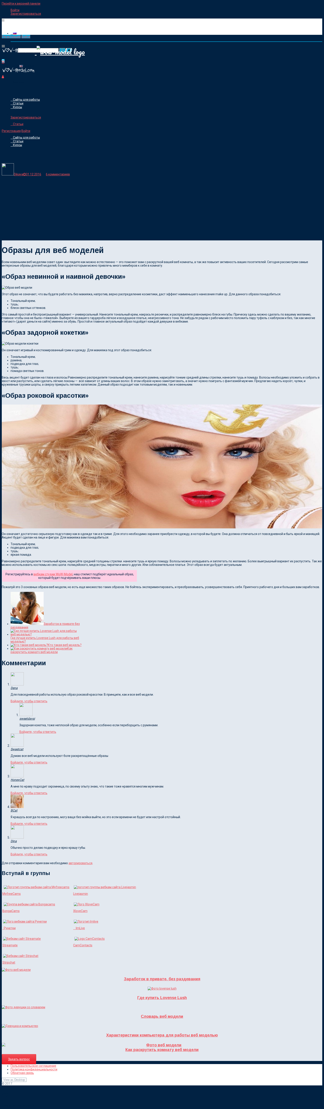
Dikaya (18, 174)
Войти (15, 10)
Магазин (19, 82)
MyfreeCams (11, 893)
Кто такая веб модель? (65, 645)
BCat (14, 810)
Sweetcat (17, 749)
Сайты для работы (26, 99)
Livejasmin (80, 893)
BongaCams (11, 911)
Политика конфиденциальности (34, 1069)
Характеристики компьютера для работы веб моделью (162, 1035)
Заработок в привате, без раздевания (162, 979)
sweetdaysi (27, 718)
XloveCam (80, 911)
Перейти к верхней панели (21, 3)
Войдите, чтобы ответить (29, 701)
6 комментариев (58, 174)
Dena (14, 688)
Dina (14, 841)
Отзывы (18, 115)
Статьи (18, 103)
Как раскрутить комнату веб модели (42, 650)
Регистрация (11, 36)
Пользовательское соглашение (33, 1066)
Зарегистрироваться (26, 13)
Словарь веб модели (162, 1016)
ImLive (79, 928)
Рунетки (9, 928)
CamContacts (82, 945)
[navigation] (162, 11)
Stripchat (8, 962)
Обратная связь (22, 1073)
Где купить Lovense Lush (162, 998)
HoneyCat (17, 780)
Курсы (17, 107)
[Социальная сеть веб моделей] (18, 73)
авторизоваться (80, 863)
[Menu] (3, 20)
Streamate (10, 945)
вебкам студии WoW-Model (53, 574)
